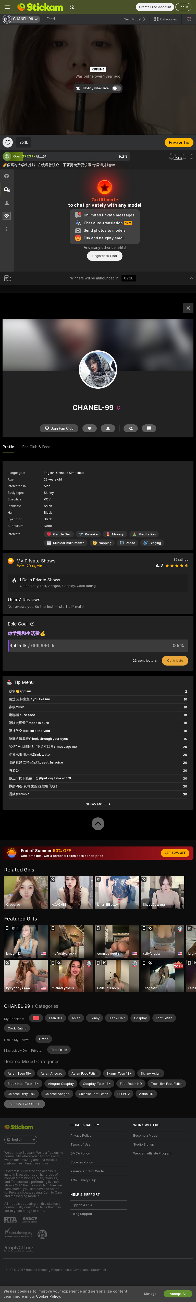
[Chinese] (36, 1018)
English (16, 1139)
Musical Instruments (68, 543)
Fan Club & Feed (36, 447)
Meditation (147, 534)
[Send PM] (149, 428)
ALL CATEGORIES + (24, 1104)
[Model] (188, 308)
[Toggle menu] (7, 7)
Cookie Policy (48, 1296)
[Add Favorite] (8, 142)
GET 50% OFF (175, 853)
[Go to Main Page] (39, 7)
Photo (130, 543)
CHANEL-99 (17, 1006)
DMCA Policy (80, 1153)
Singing (155, 543)
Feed (50, 19)
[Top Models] (72, 7)
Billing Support (81, 1214)
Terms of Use (80, 1144)
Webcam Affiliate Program (152, 1153)
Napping (105, 543)
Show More (96, 804)
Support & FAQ (81, 1205)
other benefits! (113, 247)
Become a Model (145, 1135)
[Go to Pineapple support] (43, 1234)
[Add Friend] (131, 428)
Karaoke (91, 534)
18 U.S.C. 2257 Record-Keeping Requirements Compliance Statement (55, 1270)
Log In (183, 7)
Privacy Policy (80, 1135)
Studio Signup (143, 1144)
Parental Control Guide (87, 1171)
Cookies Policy (81, 1162)
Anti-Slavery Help (83, 1180)
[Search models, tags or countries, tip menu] (189, 19)
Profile (8, 447)
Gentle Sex (62, 534)
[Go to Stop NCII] (19, 1249)
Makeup (118, 534)
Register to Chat (104, 256)
